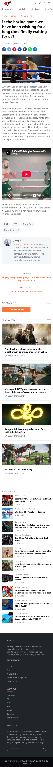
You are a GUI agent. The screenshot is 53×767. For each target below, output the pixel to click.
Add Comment (17, 309)
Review (25, 574)
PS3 (29, 600)
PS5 (15, 224)
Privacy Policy (12, 674)
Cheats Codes (21, 9)
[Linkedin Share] (19, 49)
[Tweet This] (9, 49)
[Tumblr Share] (25, 49)
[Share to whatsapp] (30, 49)
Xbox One (28, 224)
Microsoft (31, 509)
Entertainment (7, 9)
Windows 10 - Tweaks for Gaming (30, 512)
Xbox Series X (12, 718)
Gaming (24, 496)
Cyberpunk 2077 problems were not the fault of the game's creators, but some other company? (25, 392)
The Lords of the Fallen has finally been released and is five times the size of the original (33, 527)
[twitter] (40, 3)
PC (8, 699)
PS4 (6, 224)
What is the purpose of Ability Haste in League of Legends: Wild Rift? (32, 617)
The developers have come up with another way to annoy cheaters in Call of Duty (26, 352)
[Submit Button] (43, 748)
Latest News (12, 695)
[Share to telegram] (35, 49)
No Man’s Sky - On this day (18, 469)
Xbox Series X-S (11, 230)
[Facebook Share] (4, 49)
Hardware (19, 574)
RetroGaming (26, 535)
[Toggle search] (44, 3)
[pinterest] (35, 3)
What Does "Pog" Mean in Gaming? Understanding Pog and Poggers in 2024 (33, 591)
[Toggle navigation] (49, 3)
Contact (10, 666)
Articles (18, 496)
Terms (9, 670)
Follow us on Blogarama (17, 677)
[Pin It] (14, 49)
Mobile (24, 613)
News (24, 522)
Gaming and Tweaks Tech (26, 244)
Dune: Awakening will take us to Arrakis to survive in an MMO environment (33, 552)
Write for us (12, 681)
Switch (9, 710)
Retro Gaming (35, 9)
